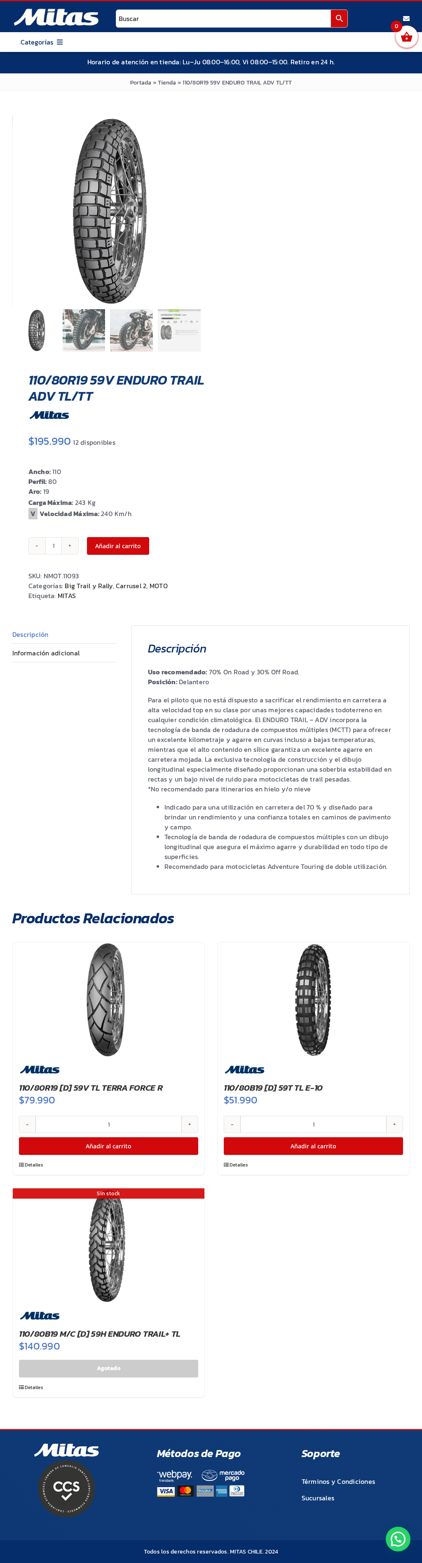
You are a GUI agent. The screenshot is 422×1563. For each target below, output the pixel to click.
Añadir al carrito (118, 546)
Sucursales (318, 1498)
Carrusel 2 (131, 586)
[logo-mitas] (56, 11)
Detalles (34, 1165)
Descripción (30, 634)
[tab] (64, 634)
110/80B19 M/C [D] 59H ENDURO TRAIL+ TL (100, 1333)
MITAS (67, 596)
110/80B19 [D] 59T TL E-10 (273, 1087)
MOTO (159, 586)
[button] (398, 1539)
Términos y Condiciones (338, 1481)
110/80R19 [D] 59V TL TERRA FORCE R (90, 1087)
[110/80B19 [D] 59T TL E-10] (313, 1000)
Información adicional (46, 653)
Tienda (167, 82)
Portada (141, 82)
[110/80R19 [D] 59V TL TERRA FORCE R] (108, 1000)
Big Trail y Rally (89, 586)
